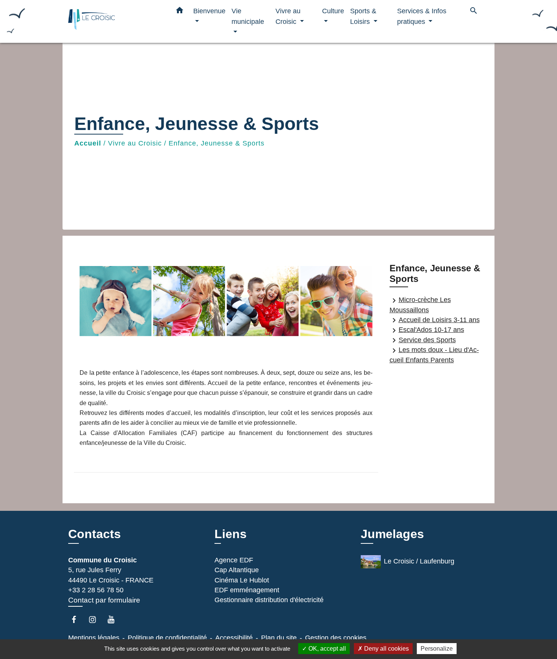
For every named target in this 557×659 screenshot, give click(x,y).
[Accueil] (115, 21)
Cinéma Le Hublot (241, 580)
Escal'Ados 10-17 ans (427, 330)
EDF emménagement (246, 590)
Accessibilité (234, 638)
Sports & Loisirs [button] (363, 16)
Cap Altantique (236, 570)
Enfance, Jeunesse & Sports (216, 143)
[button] (179, 12)
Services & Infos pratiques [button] (421, 16)
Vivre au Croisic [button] (287, 16)
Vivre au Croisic (135, 143)
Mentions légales (93, 638)
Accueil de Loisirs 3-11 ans (435, 320)
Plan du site (279, 638)
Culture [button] (333, 11)
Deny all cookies (386, 648)
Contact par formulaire (104, 600)
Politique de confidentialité (167, 638)
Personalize (437, 648)
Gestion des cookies (335, 638)
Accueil (87, 143)
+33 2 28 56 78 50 (96, 590)
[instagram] (96, 619)
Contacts (94, 534)
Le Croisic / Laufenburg (419, 561)
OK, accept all (326, 648)
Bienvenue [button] (209, 11)
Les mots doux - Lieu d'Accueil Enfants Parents (434, 355)
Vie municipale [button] (248, 16)
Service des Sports (423, 340)
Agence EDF (233, 560)
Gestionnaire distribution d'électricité (269, 600)
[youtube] (114, 619)
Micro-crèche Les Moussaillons (420, 305)
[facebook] (77, 619)
